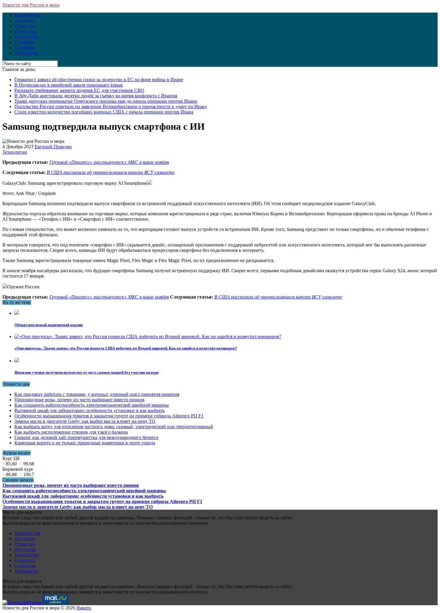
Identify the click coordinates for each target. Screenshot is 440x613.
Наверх (83, 607)
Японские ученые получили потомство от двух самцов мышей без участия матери (86, 372)
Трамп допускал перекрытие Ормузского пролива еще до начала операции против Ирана (105, 101)
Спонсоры (25, 47)
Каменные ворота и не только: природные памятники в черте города (84, 442)
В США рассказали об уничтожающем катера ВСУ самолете (111, 172)
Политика (24, 42)
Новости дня (27, 15)
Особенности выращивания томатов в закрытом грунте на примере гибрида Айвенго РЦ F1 (109, 415)
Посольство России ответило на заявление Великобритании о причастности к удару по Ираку (110, 106)
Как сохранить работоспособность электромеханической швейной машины (91, 405)
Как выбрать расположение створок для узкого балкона (71, 432)
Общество (24, 25)
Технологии (26, 36)
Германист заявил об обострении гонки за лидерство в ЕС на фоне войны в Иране (98, 79)
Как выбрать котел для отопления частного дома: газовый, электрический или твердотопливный (113, 426)
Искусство (25, 31)
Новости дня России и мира (31, 4)
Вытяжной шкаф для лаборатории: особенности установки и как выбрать (89, 410)
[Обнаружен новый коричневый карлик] (16, 313)
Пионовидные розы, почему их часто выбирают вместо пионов (79, 399)
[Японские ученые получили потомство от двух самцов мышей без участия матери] (16, 360)
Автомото (24, 20)
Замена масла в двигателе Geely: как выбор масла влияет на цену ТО (84, 421)
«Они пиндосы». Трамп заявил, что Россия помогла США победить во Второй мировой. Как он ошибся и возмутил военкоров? (125, 348)
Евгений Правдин (53, 146)
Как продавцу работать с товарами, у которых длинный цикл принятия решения (96, 394)
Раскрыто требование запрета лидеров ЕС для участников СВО (79, 90)
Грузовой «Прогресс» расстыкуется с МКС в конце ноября (109, 162)
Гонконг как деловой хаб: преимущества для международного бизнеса (86, 437)
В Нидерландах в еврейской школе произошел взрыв (68, 84)
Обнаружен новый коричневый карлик (48, 325)
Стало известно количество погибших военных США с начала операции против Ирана (103, 111)
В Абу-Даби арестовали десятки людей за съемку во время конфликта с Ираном (95, 95)
